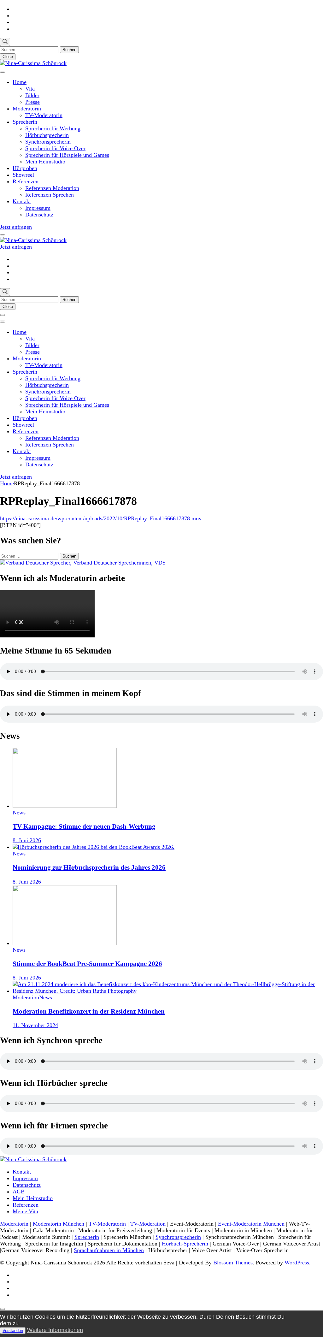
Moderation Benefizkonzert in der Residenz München (89, 1011)
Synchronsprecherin (48, 142)
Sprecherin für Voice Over (55, 148)
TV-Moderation (148, 1224)
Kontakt (22, 201)
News (19, 812)
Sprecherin (25, 122)
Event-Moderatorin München (251, 1224)
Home (19, 82)
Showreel (23, 175)
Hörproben (25, 168)
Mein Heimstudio (45, 161)
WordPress (297, 1262)
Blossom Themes (233, 1262)
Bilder (32, 95)
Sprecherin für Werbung (52, 128)
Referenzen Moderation (52, 188)
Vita (30, 89)
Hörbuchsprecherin (47, 135)
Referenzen (25, 181)
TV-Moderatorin (43, 115)
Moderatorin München (58, 1224)
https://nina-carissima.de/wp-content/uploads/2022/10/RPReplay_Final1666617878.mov (101, 518)
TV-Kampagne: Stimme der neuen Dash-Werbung (84, 826)
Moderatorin (27, 108)
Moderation (26, 997)
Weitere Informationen (55, 1330)
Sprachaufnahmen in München (109, 1250)
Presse (32, 102)
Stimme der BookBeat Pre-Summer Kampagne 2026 (87, 963)
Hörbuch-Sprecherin (185, 1243)
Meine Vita (25, 1211)
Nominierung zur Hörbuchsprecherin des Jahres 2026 (89, 867)
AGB (19, 1191)
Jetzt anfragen (16, 227)
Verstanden (13, 1330)
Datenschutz (39, 214)
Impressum (37, 208)
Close (8, 56)
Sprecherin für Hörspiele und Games (67, 155)
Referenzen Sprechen (49, 195)
